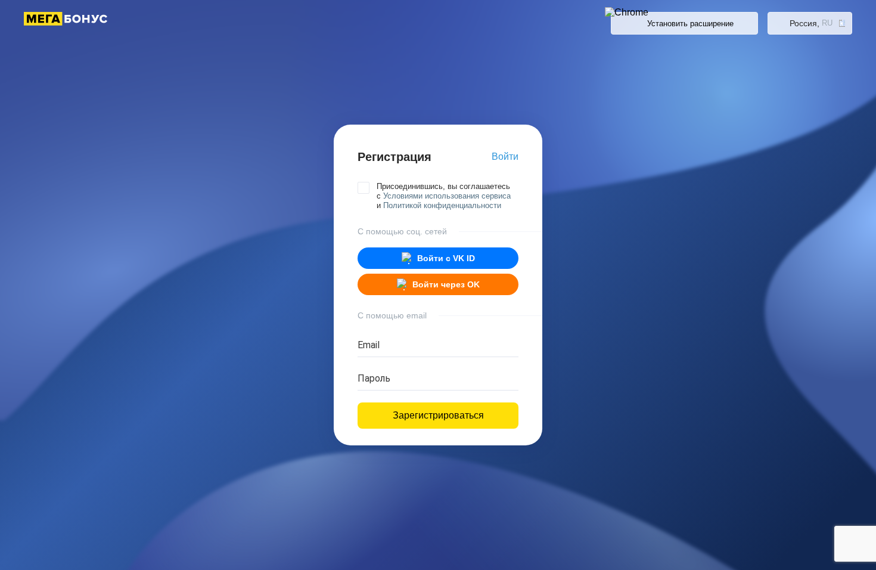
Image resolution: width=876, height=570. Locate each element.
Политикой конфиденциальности (442, 205)
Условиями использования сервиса (447, 195)
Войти (505, 156)
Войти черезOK (446, 284)
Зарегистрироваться (438, 415)
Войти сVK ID (446, 258)
